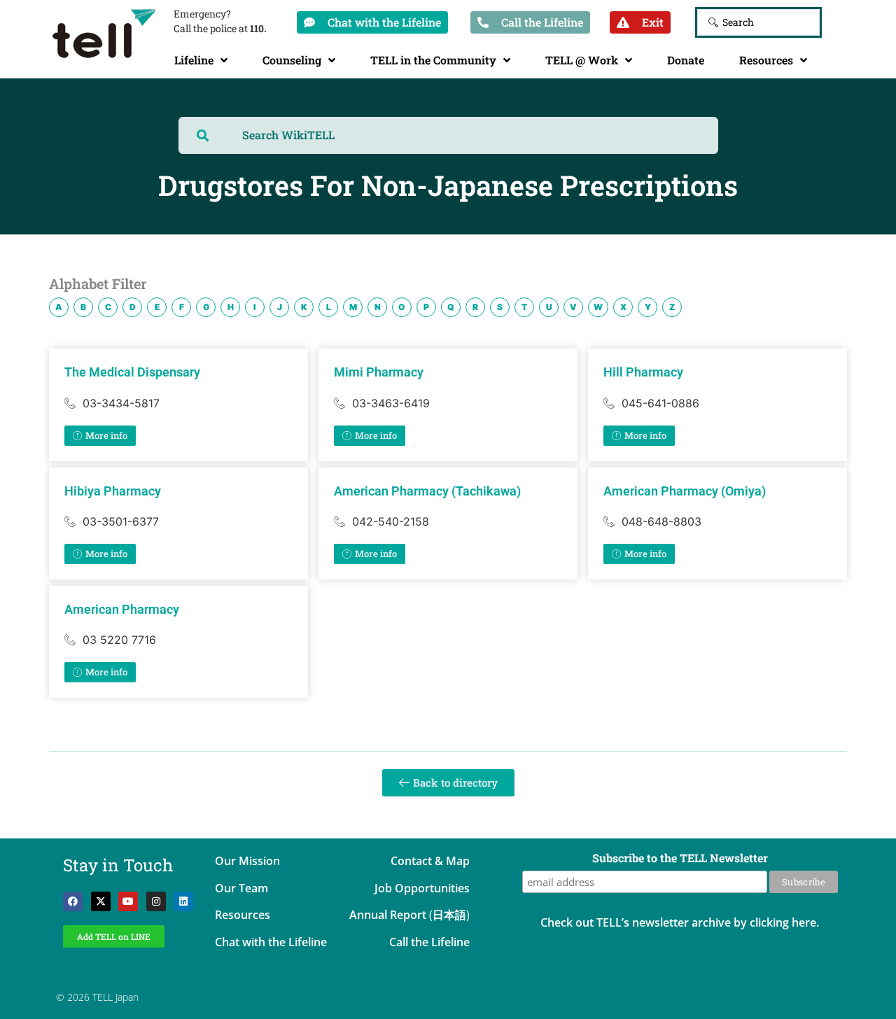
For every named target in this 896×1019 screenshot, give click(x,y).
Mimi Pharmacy (379, 372)
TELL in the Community (433, 59)
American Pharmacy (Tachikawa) (427, 491)
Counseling (291, 59)
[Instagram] (156, 901)
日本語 (449, 914)
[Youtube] (128, 901)
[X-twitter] (101, 901)
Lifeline (194, 59)
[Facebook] (73, 901)
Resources (766, 59)
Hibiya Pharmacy (112, 491)
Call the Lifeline (429, 942)
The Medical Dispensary (132, 372)
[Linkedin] (183, 901)
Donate (685, 59)
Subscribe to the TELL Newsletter (680, 858)
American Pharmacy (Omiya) (684, 491)
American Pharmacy (121, 609)
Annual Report (387, 914)
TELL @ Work (581, 59)
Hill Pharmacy (643, 372)
